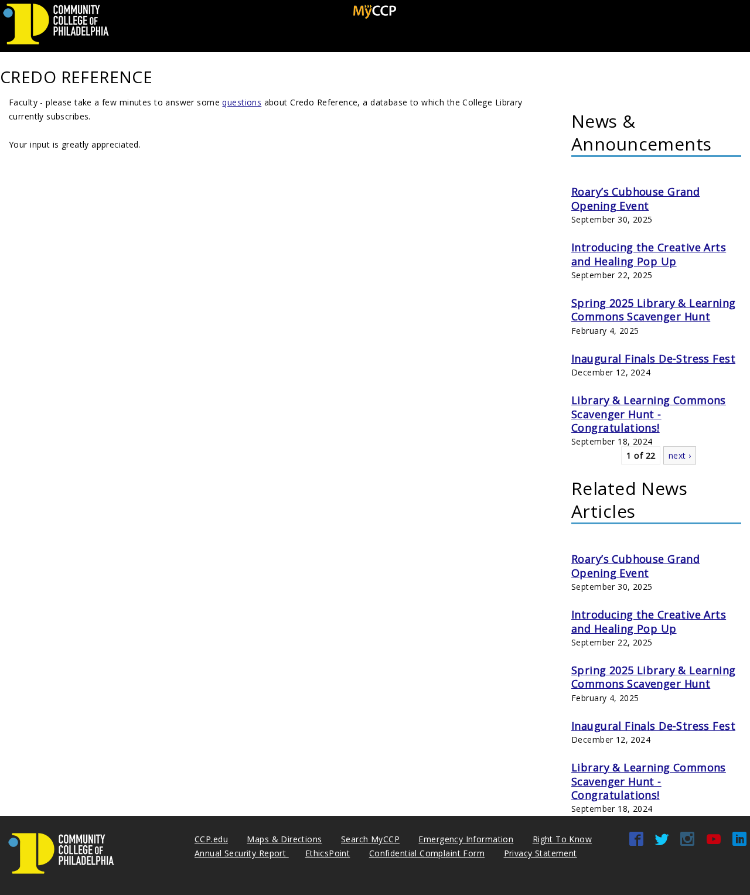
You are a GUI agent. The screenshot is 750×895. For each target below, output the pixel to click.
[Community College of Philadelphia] (56, 44)
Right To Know (562, 839)
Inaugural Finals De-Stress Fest (653, 358)
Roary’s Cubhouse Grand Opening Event (635, 198)
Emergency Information (465, 839)
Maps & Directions (284, 839)
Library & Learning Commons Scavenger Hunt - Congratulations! (648, 414)
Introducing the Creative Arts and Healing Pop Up (648, 254)
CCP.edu (211, 839)
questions (241, 102)
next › (680, 455)
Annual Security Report (242, 853)
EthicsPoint (327, 853)
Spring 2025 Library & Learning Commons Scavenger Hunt (653, 309)
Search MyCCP (370, 839)
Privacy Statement (540, 853)
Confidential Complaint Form (427, 853)
